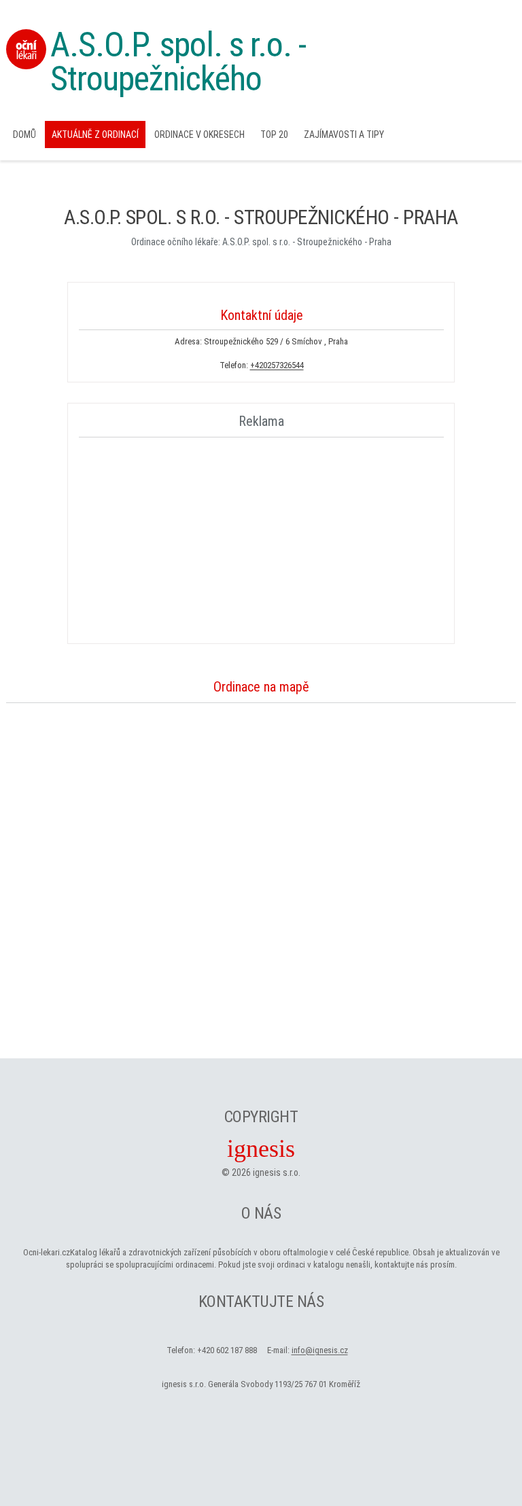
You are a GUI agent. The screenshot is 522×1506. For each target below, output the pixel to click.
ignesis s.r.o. (276, 1172)
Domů (24, 134)
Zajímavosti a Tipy (344, 134)
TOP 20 (274, 134)
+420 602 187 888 (227, 1350)
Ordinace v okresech (199, 134)
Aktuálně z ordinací (95, 134)
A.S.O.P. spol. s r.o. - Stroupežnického (178, 61)
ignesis (261, 1149)
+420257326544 (277, 365)
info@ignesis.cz (320, 1350)
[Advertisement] (261, 538)
